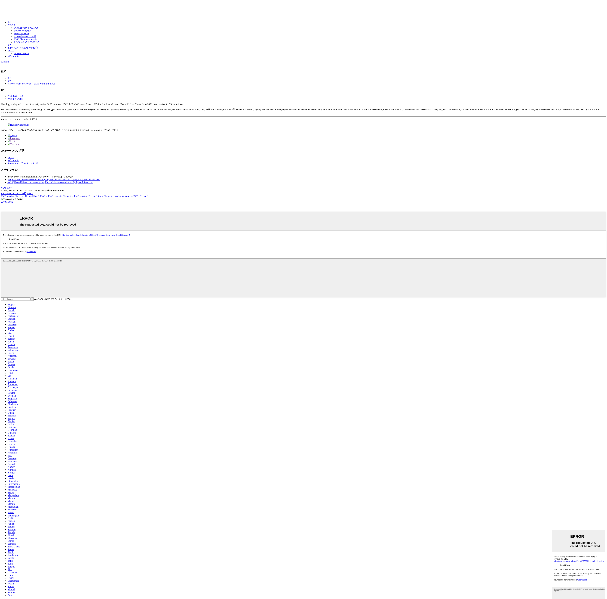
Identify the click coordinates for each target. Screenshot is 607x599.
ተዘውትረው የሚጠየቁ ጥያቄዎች (23, 47)
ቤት (9, 22)
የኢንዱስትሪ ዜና (15, 96)
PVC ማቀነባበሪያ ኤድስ (25, 39)
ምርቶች (11, 25)
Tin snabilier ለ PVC (35, 196)
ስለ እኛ (11, 50)
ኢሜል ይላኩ (7, 202)
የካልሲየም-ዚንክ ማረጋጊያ (26, 27)
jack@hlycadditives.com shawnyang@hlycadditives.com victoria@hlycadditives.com (50, 182)
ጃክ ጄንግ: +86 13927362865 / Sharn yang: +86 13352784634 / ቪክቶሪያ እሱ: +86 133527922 (54, 179)
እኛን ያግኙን (13, 56)
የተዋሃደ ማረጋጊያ (22, 30)
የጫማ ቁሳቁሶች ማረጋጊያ (26, 42)
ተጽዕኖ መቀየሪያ (21, 33)
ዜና (9, 44)
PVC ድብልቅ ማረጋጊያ (12, 196)
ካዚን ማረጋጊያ (105, 196)
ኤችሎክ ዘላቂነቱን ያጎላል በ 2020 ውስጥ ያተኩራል (31, 83)
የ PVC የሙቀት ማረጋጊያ (84, 196)
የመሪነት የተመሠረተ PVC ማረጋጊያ (130, 196)
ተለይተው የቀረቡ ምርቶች (13, 193)
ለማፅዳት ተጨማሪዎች (25, 36)
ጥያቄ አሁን (6, 187)
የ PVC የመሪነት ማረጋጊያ (58, 196)
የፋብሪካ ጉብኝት (21, 53)
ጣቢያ (30, 193)
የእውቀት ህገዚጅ (15, 98)
